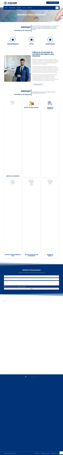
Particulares (12, 7)
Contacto (29, 7)
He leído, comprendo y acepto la (15, 286)
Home (6, 7)
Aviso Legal (37, 453)
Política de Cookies (54, 453)
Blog (24, 7)
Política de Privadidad (21, 286)
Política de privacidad (45, 453)
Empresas (19, 7)
